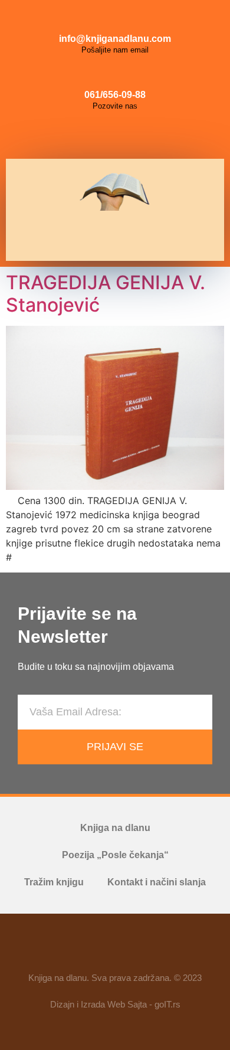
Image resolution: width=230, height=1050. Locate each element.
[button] (111, 236)
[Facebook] (88, 135)
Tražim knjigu (54, 882)
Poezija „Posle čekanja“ (115, 855)
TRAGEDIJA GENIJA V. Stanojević (105, 293)
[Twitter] (141, 135)
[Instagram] (115, 135)
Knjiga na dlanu (115, 828)
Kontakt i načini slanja (156, 882)
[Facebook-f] (80, 948)
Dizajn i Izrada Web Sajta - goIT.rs (115, 1004)
